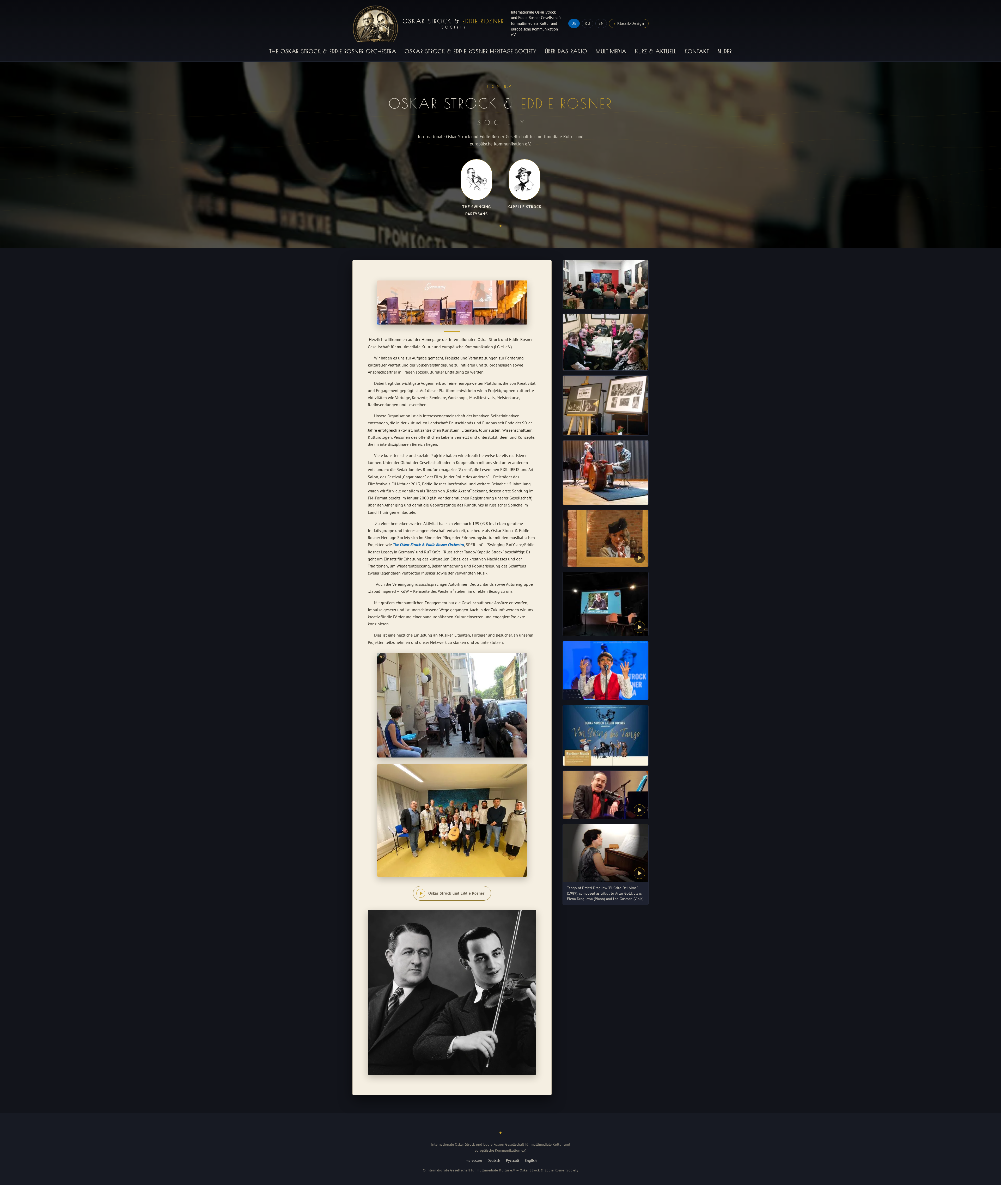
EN (601, 23)
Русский (512, 1160)
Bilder (725, 51)
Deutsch (493, 1160)
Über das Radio (566, 51)
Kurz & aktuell (655, 51)
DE (574, 23)
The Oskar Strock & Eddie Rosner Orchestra (332, 51)
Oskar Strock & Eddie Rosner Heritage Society (470, 51)
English (531, 1160)
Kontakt (697, 51)
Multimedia (611, 51)
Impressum (473, 1160)
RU (587, 23)
